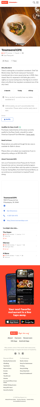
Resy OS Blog (24, 368)
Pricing (22, 366)
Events (5, 371)
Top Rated (6, 366)
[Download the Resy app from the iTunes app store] (12, 322)
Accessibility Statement (19, 401)
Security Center (8, 390)
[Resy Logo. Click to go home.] (5, 2)
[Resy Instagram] (15, 353)
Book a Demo (24, 361)
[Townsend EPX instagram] (4, 205)
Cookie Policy (30, 399)
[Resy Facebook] (23, 353)
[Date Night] (8, 249)
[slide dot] (16, 44)
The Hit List (6, 376)
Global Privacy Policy (10, 399)
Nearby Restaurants (9, 361)
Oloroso (6, 243)
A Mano (6, 253)
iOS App (14, 341)
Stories (5, 378)
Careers (18, 338)
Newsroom (27, 338)
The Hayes (7, 232)
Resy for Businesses (26, 363)
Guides (5, 373)
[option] (20, 27)
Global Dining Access (9, 385)
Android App (24, 341)
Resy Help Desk (24, 371)
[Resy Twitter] (19, 353)
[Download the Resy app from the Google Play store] (27, 322)
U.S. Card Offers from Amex (10, 381)
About (10, 338)
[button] (34, 2)
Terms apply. (30, 134)
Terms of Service (21, 399)
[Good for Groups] (6, 238)
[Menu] (37, 2)
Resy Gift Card (7, 387)
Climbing (6, 363)
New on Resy (7, 368)
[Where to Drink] (3, 238)
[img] (2, 55)
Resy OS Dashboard (26, 373)
